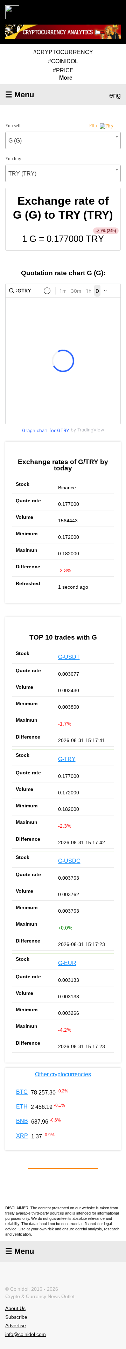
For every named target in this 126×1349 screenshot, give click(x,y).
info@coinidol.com (25, 1334)
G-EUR (67, 963)
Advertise (15, 1325)
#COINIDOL (63, 61)
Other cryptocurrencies (63, 1074)
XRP (22, 1136)
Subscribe (16, 1317)
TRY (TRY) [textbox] (22, 174)
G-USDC (69, 861)
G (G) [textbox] (15, 141)
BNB (22, 1121)
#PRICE (63, 70)
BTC (22, 1092)
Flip (93, 125)
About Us (15, 1308)
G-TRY (67, 759)
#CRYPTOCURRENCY (63, 52)
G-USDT (69, 657)
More (65, 78)
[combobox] (63, 140)
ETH (22, 1107)
